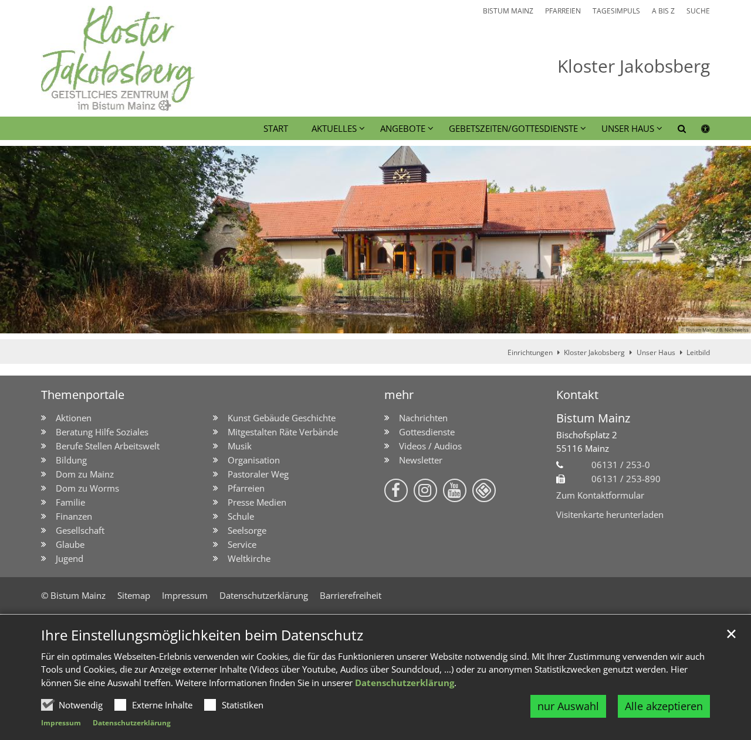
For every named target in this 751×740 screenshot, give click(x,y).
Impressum (61, 723)
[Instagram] (425, 490)
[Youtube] (454, 490)
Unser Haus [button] (627, 128)
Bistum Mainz (593, 418)
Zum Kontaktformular (600, 495)
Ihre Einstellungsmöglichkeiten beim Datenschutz (202, 635)
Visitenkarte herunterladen (610, 514)
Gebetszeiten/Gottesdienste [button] (513, 128)
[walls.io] (484, 490)
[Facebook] (396, 490)
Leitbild (698, 352)
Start (275, 128)
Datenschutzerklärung (404, 682)
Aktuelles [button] (334, 128)
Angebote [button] (402, 128)
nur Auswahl (568, 706)
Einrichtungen (530, 352)
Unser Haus (656, 352)
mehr (399, 394)
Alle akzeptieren (664, 706)
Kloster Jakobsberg (594, 352)
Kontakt (577, 394)
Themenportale (82, 394)
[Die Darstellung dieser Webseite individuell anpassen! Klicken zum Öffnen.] (698, 130)
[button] (674, 130)
